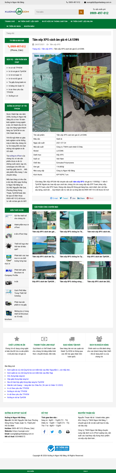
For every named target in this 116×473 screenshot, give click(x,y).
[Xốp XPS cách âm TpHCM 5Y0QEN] (99, 245)
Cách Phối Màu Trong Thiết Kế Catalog (20, 293)
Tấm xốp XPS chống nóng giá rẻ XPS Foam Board (72, 282)
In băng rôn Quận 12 (16, 86)
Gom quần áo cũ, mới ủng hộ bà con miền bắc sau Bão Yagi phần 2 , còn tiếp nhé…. (39, 370)
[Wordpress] (60, 432)
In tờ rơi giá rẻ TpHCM (17, 71)
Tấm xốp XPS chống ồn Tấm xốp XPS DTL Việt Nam (72, 232)
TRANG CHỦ (10, 21)
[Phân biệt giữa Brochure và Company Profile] (9, 270)
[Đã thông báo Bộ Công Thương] (58, 448)
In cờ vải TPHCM (15, 68)
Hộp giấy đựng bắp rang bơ (18, 379)
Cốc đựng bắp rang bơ (16, 376)
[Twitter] (52, 432)
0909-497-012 (74, 2)
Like (73, 198)
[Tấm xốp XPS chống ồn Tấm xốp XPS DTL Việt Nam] (72, 220)
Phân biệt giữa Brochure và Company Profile (15, 272)
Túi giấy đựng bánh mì (17, 82)
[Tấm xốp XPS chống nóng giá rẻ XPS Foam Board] (72, 270)
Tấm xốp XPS (55, 44)
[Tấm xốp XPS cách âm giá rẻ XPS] (44, 220)
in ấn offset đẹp (20, 234)
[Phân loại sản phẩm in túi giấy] (9, 303)
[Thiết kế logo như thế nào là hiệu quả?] (9, 246)
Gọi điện (30, 471)
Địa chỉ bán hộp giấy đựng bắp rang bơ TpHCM (25, 382)
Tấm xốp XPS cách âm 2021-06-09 (99, 282)
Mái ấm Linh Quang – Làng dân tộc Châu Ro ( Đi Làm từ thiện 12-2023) (35, 385)
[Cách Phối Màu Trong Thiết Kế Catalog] (9, 292)
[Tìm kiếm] (81, 12)
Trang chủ (10, 33)
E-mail (55, 198)
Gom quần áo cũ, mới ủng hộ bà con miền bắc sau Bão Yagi (30, 373)
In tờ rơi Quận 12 (15, 75)
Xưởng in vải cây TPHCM (17, 391)
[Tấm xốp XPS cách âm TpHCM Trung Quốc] (44, 245)
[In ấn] (9, 283)
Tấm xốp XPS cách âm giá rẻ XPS (44, 232)
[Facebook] (44, 432)
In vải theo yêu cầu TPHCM (18, 394)
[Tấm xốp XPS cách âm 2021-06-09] (99, 270)
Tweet (65, 198)
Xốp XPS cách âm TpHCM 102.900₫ (44, 282)
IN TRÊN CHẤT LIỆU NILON (81, 21)
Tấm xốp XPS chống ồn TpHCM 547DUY (72, 257)
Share (82, 198)
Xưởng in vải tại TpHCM (16, 397)
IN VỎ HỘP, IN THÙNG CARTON (54, 21)
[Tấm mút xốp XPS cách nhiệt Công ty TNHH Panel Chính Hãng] (99, 220)
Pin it (91, 198)
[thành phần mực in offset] (9, 226)
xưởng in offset (15, 156)
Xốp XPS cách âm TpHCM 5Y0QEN (99, 257)
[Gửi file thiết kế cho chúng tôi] (9, 216)
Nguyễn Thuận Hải (85, 417)
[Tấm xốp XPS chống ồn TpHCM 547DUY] (72, 245)
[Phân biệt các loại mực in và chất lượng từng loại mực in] (9, 258)
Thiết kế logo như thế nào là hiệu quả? (21, 246)
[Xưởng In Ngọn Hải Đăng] (17, 11)
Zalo (85, 471)
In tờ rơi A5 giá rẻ (15, 79)
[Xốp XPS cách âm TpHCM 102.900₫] (44, 270)
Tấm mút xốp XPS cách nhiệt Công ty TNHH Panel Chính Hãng (99, 232)
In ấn (16, 281)
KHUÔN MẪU (29, 26)
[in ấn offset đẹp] (9, 236)
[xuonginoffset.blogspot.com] (68, 432)
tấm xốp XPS (78, 182)
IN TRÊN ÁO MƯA (14, 26)
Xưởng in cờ (13, 96)
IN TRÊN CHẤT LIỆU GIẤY (28, 21)
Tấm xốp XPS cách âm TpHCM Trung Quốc (44, 257)
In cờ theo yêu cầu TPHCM (18, 388)
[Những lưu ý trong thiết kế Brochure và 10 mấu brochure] (9, 313)
